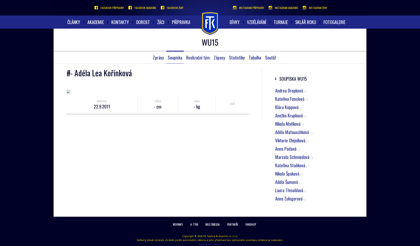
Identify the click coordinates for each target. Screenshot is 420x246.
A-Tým (194, 224)
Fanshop (250, 224)
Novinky (178, 224)
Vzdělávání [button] (256, 22)
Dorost (143, 22)
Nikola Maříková (289, 123)
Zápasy (219, 57)
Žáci (160, 22)
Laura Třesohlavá (291, 190)
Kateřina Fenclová (291, 99)
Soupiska (175, 57)
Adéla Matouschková (293, 132)
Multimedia (212, 224)
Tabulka (255, 57)
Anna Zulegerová (290, 198)
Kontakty (120, 22)
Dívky (235, 22)
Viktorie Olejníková (292, 140)
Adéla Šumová (288, 182)
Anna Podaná (287, 148)
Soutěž (270, 57)
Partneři (232, 224)
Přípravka (181, 22)
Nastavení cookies (210, 244)
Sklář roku (305, 22)
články (73, 22)
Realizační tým (198, 57)
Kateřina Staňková (292, 165)
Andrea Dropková (290, 90)
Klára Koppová (288, 107)
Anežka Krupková (290, 115)
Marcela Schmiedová (294, 157)
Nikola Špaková (289, 173)
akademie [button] (96, 22)
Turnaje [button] (281, 22)
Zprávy (158, 57)
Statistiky (237, 57)
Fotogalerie (334, 22)
